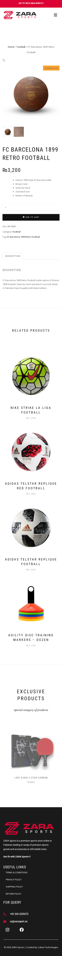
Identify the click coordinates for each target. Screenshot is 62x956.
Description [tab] (12, 256)
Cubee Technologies (48, 947)
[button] (55, 15)
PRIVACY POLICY (13, 879)
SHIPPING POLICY (14, 886)
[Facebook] (22, 929)
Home (11, 46)
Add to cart (32, 217)
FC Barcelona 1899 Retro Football (23, 236)
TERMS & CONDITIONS (17, 872)
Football (21, 46)
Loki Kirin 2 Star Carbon (31, 777)
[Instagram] (7, 929)
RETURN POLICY (13, 893)
